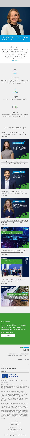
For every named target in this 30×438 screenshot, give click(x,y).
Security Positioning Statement (15, 429)
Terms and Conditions (15, 431)
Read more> (4, 136)
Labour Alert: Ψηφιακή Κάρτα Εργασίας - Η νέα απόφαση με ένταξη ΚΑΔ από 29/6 (14, 162)
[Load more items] (15, 308)
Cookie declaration (15, 424)
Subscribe (8, 335)
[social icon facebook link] (28, 359)
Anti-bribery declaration (15, 422)
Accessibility (15, 421)
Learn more (15, 60)
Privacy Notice (15, 426)
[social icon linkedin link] (26, 359)
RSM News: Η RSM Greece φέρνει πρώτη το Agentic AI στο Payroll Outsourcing (14, 221)
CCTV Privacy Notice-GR (15, 427)
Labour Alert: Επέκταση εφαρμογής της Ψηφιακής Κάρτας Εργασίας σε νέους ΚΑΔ (14, 192)
